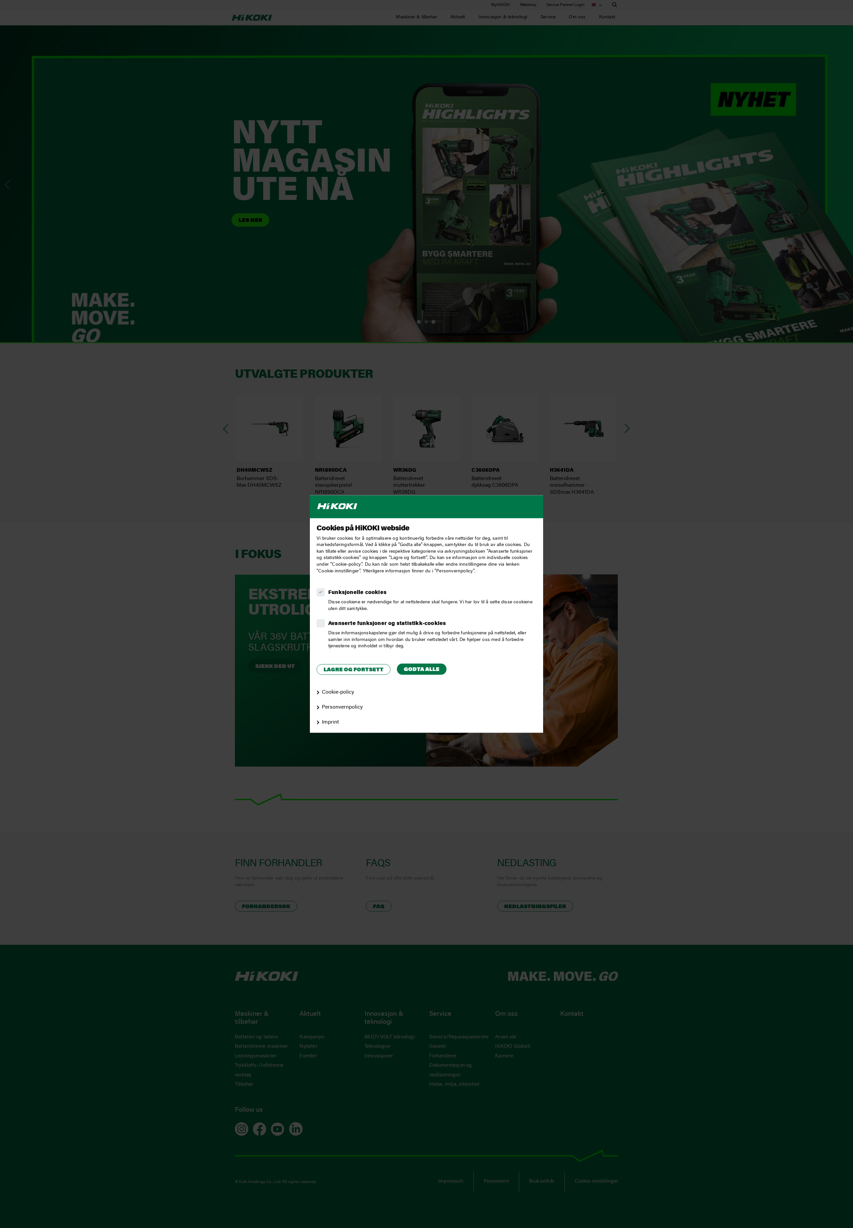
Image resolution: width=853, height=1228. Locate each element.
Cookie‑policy (338, 692)
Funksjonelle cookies (357, 593)
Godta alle (421, 669)
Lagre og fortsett (354, 670)
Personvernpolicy (342, 707)
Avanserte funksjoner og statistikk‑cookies (387, 624)
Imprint (330, 722)
